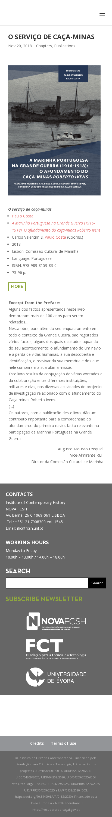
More (17, 287)
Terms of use (63, 743)
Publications (64, 45)
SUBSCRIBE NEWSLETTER (44, 600)
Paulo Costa (22, 216)
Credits (37, 743)
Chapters (44, 45)
